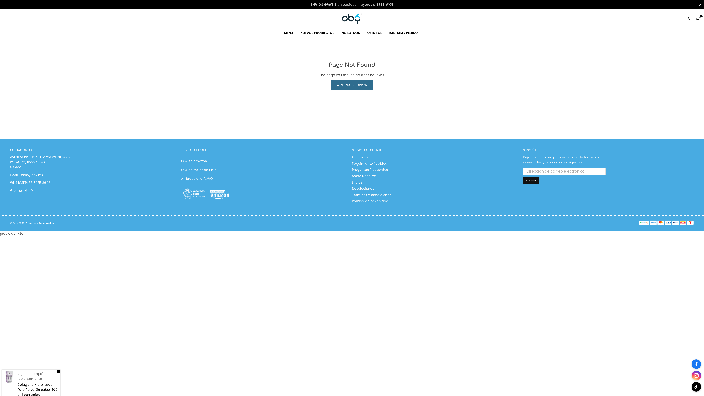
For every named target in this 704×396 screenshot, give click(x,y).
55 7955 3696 (39, 183)
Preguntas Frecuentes (370, 170)
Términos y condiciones (371, 195)
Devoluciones (363, 188)
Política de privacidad (370, 201)
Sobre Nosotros (364, 176)
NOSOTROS (351, 33)
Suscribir (531, 180)
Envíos (357, 182)
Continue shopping (352, 85)
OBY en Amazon (194, 161)
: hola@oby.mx (31, 175)
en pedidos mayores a (352, 4)
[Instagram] (696, 375)
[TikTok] (696, 387)
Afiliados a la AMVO (197, 179)
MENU (288, 33)
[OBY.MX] (352, 18)
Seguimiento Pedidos (369, 163)
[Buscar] (690, 18)
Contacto (360, 157)
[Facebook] (696, 364)
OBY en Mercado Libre (199, 170)
